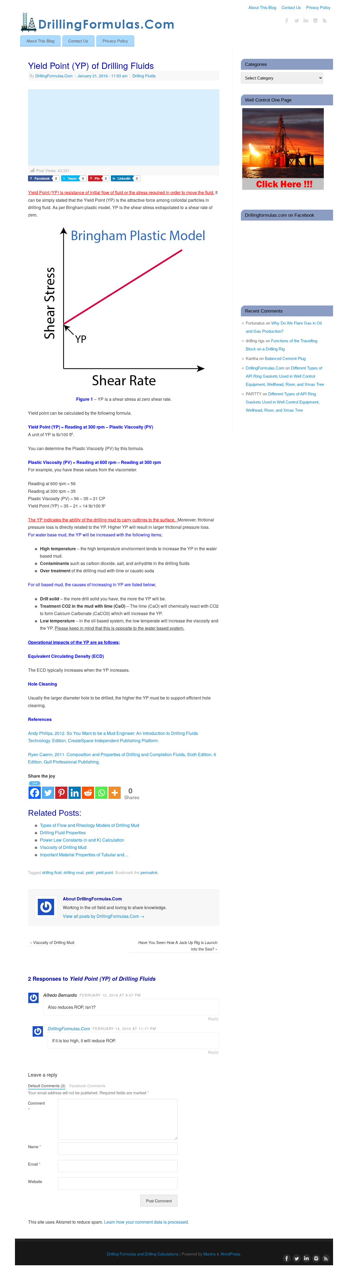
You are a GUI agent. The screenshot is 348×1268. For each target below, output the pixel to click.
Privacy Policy (318, 7)
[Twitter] (296, 21)
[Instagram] (315, 21)
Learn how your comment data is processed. (146, 1222)
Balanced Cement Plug (285, 358)
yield (90, 872)
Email (34, 1164)
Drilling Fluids (144, 75)
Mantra (209, 1254)
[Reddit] (88, 789)
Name (34, 1146)
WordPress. (230, 1254)
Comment (35, 1106)
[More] (114, 789)
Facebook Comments (87, 1085)
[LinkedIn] (306, 21)
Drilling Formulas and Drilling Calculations (142, 1254)
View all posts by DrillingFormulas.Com (103, 916)
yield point (104, 872)
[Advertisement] (123, 127)
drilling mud (73, 872)
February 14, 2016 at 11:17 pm (124, 1028)
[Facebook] (287, 21)
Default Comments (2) (47, 1085)
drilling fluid (51, 872)
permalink (149, 872)
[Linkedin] (75, 789)
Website (35, 1181)
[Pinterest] (61, 789)
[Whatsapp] (101, 789)
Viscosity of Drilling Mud (52, 942)
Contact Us (291, 7)
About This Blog (262, 7)
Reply (213, 1018)
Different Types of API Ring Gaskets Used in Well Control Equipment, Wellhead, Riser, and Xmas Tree (285, 376)
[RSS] (325, 21)
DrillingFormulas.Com (54, 75)
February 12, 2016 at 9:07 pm (110, 995)
